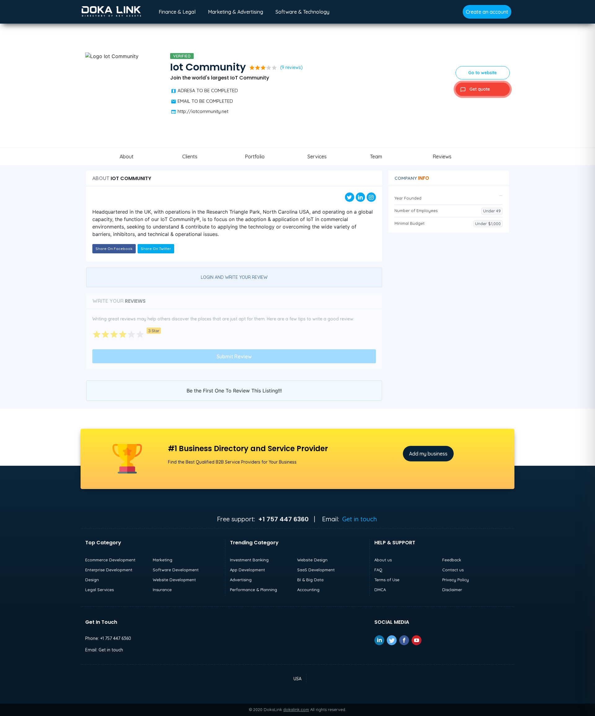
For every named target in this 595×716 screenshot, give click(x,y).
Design (92, 579)
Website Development (174, 579)
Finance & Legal (177, 12)
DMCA (380, 589)
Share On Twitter (156, 248)
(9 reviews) (291, 67)
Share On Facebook (114, 248)
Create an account (487, 12)
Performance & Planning (253, 589)
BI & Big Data (310, 579)
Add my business (428, 454)
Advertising (241, 579)
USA (297, 679)
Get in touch (359, 519)
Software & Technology (302, 12)
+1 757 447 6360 (115, 638)
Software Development (176, 569)
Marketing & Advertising (235, 12)
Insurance (162, 589)
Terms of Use (386, 579)
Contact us (453, 569)
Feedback (451, 559)
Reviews (442, 156)
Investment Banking (249, 559)
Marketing (162, 559)
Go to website (482, 72)
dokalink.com (296, 709)
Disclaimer (452, 589)
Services (317, 156)
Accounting (308, 589)
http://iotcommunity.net (203, 111)
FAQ (378, 569)
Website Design (312, 559)
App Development (247, 569)
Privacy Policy (455, 579)
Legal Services (99, 589)
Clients (189, 156)
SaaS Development (316, 569)
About (127, 156)
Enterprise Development (108, 569)
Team (376, 156)
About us (383, 559)
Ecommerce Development (110, 559)
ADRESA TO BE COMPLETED (208, 90)
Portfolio (255, 156)
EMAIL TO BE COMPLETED (205, 101)
